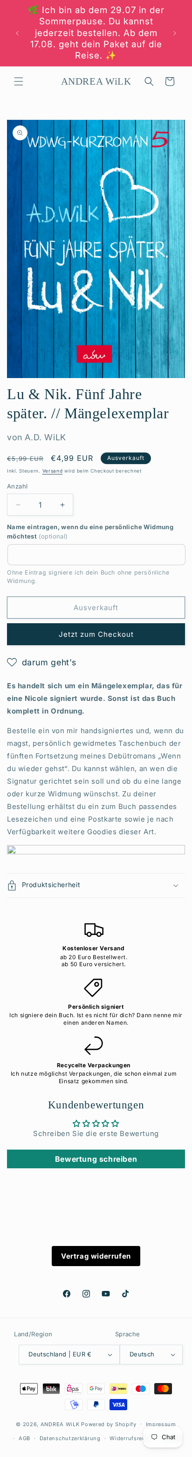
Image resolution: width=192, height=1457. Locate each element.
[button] (18, 81)
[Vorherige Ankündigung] (17, 33)
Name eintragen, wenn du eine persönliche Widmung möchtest (90, 531)
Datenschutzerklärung (70, 1438)
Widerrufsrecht (130, 1438)
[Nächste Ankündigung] (175, 33)
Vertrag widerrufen (96, 1256)
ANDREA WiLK (60, 1424)
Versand (52, 471)
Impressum (161, 1424)
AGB (24, 1438)
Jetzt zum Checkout (96, 634)
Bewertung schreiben (96, 1159)
